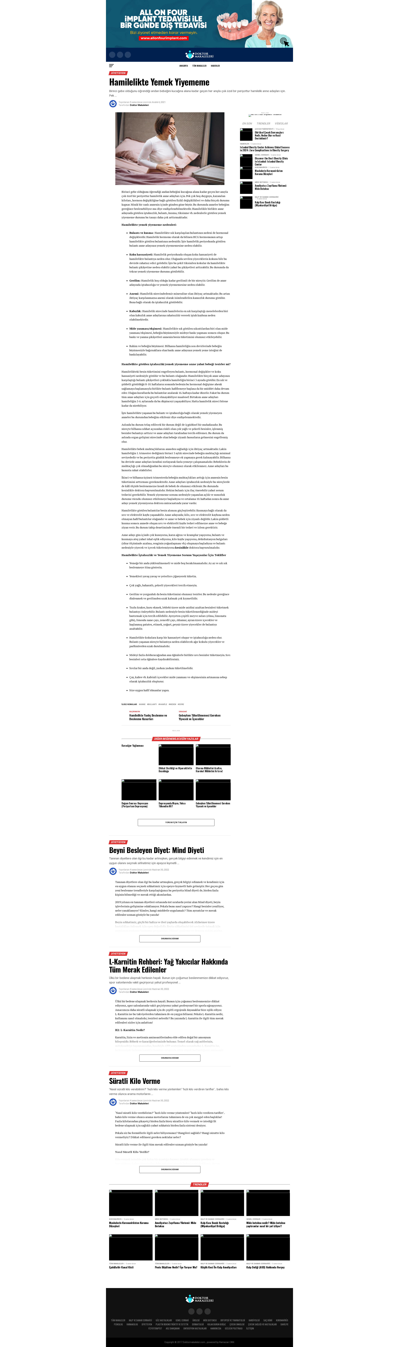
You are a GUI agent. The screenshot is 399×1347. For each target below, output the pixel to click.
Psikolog (118, 1324)
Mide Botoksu (210, 1320)
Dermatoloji (198, 1324)
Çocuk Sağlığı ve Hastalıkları (262, 1324)
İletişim (250, 1328)
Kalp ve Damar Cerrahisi (140, 1320)
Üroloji (196, 1320)
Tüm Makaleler (199, 65)
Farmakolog (132, 1324)
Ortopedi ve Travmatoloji (232, 1320)
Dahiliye (284, 1324)
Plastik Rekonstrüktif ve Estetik (172, 1324)
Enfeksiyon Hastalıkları (195, 1328)
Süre (181, 704)
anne (142, 704)
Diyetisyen (147, 1324)
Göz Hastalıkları (164, 1320)
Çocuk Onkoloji (237, 1324)
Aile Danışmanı (173, 1328)
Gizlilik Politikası (234, 1328)
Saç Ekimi (267, 1320)
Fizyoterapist (155, 1328)
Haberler (215, 65)
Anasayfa (183, 65)
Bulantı (152, 704)
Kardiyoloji (254, 1320)
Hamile (163, 704)
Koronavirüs (282, 1320)
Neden (173, 704)
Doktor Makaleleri (139, 105)
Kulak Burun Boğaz (216, 1324)
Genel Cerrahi (182, 1320)
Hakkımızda (215, 1328)
